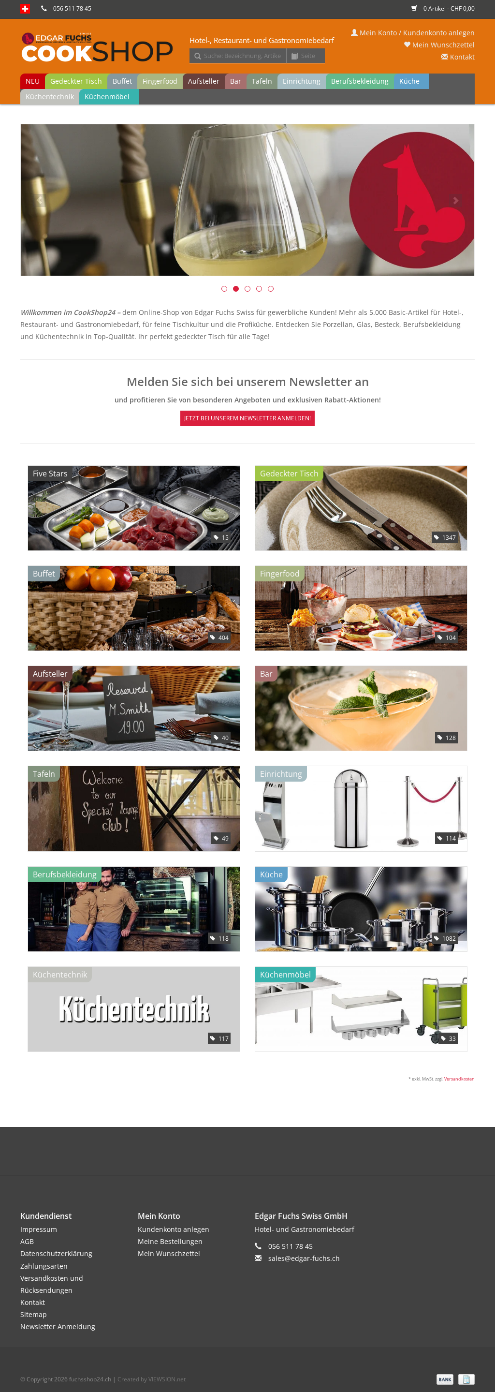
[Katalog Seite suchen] (291, 56)
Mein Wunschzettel (442, 44)
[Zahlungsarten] (444, 1379)
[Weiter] (455, 200)
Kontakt (461, 56)
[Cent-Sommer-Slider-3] (247, 200)
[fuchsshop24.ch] (247, 48)
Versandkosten (459, 1079)
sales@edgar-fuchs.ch (304, 1258)
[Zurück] (39, 200)
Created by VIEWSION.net (151, 1379)
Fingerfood (160, 81)
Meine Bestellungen (170, 1241)
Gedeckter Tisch (76, 81)
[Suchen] (194, 56)
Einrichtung (301, 81)
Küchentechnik (50, 96)
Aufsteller (203, 81)
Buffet (122, 81)
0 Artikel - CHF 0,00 (448, 8)
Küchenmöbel (107, 96)
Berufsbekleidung (360, 81)
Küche (409, 81)
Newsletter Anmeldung (57, 1326)
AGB (27, 1241)
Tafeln (262, 81)
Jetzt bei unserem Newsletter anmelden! (247, 418)
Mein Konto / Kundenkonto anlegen (416, 32)
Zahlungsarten (44, 1266)
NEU (33, 81)
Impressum (38, 1229)
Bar (235, 81)
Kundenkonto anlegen (173, 1229)
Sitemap (33, 1314)
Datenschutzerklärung (56, 1253)
